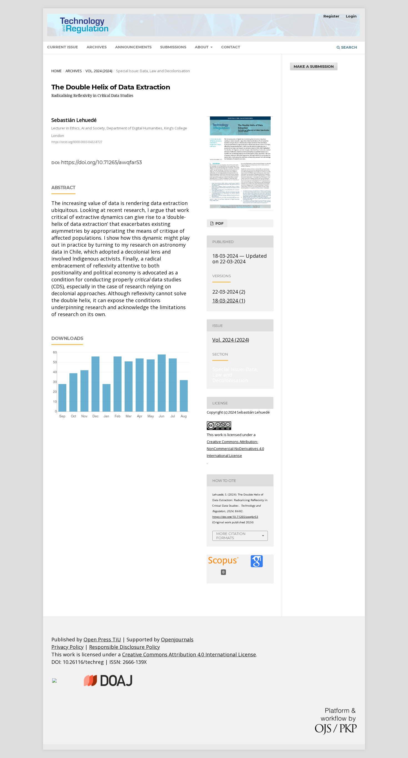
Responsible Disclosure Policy (124, 647)
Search (348, 47)
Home (56, 70)
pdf (218, 223)
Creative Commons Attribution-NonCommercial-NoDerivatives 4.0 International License (235, 448)
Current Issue (62, 47)
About (202, 47)
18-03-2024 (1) (228, 300)
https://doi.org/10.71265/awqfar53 (101, 162)
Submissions (173, 47)
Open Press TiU (102, 639)
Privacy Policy (67, 647)
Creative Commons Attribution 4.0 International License (189, 654)
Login (351, 16)
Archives (97, 47)
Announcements (133, 47)
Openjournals (177, 639)
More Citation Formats (231, 535)
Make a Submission (314, 66)
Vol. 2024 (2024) (98, 70)
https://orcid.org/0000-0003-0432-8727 (76, 142)
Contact (230, 47)
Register (331, 16)
